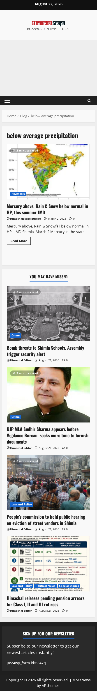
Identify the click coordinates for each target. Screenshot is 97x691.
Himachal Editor (21, 360)
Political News (45, 586)
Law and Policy (22, 504)
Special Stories (69, 586)
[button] (7, 100)
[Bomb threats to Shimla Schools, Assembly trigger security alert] (48, 313)
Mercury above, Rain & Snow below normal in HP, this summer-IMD (48, 172)
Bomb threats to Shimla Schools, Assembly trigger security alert (45, 350)
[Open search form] (89, 100)
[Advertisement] (48, 68)
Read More (20, 240)
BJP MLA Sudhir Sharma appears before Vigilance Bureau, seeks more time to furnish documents (47, 435)
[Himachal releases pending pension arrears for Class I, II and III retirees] (48, 563)
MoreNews (81, 680)
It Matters (18, 194)
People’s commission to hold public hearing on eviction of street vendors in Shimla (46, 519)
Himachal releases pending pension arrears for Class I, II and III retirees (45, 601)
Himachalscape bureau (25, 219)
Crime (16, 335)
